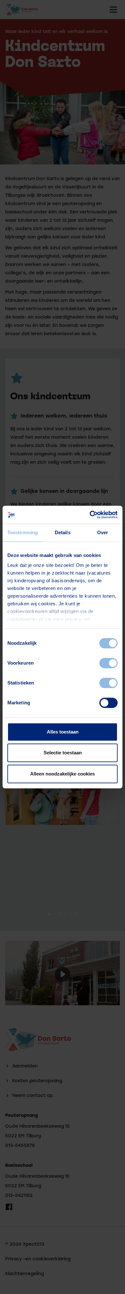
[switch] (108, 663)
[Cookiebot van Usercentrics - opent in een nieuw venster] (90, 514)
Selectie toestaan (63, 752)
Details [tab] (63, 532)
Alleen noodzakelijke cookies (62, 773)
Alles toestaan (63, 731)
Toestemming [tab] (22, 532)
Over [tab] (102, 532)
